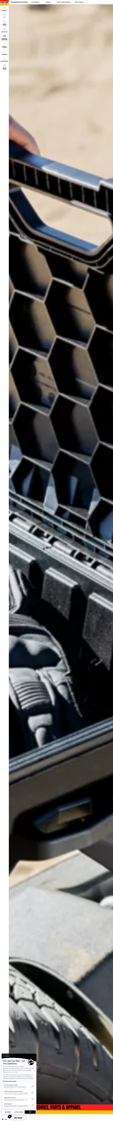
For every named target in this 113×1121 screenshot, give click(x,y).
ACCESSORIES (35, 2)
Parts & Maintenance (64, 2)
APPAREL (48, 2)
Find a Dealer (79, 2)
